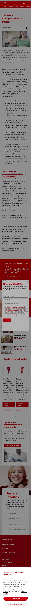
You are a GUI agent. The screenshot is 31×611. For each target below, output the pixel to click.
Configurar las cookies (15, 604)
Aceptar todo (15, 598)
